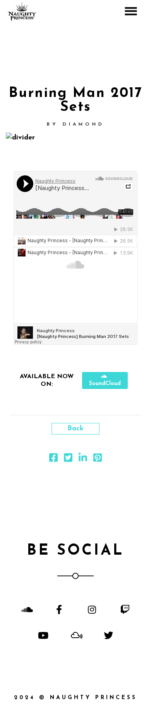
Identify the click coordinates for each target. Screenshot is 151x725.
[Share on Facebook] (53, 459)
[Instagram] (92, 609)
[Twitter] (109, 635)
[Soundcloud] (26, 609)
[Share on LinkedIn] (83, 459)
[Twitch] (125, 609)
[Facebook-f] (59, 609)
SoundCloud (105, 384)
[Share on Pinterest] (97, 459)
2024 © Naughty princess (75, 698)
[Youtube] (42, 635)
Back (75, 428)
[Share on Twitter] (68, 459)
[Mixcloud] (75, 635)
